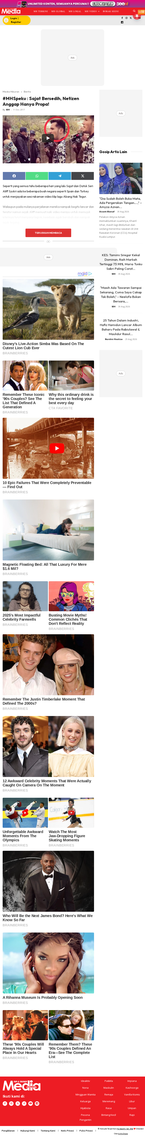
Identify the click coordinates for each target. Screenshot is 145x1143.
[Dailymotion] (122, 22)
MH (8, 109)
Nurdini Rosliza (114, 339)
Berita (27, 91)
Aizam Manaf (107, 211)
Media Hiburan (11, 91)
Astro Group (123, 1134)
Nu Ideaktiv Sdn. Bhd (125, 1129)
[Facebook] (122, 18)
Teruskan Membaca (48, 232)
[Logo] (11, 11)
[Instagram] (126, 18)
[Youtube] (30, 1103)
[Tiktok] (24, 1103)
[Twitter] (131, 18)
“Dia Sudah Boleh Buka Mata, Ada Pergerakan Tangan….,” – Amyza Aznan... (120, 203)
